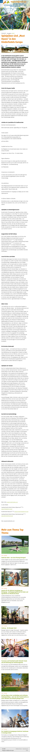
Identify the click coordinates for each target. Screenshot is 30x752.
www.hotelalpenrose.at (6, 509)
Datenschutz (19, 749)
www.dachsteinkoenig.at (7, 516)
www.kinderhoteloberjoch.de (21, 511)
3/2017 (13, 33)
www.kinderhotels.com (12, 502)
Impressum (25, 749)
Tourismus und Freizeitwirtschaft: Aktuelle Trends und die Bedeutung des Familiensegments (14, 661)
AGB (27, 750)
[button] (11, 29)
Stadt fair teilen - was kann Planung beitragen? (13, 557)
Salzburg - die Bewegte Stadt (8, 628)
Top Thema (4, 555)
